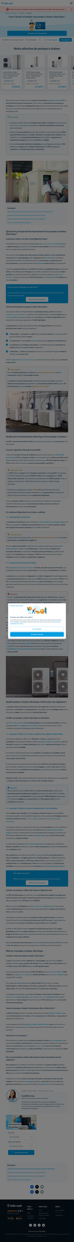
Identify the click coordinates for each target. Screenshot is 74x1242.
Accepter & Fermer (37, 634)
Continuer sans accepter (16, 605)
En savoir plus (37, 629)
